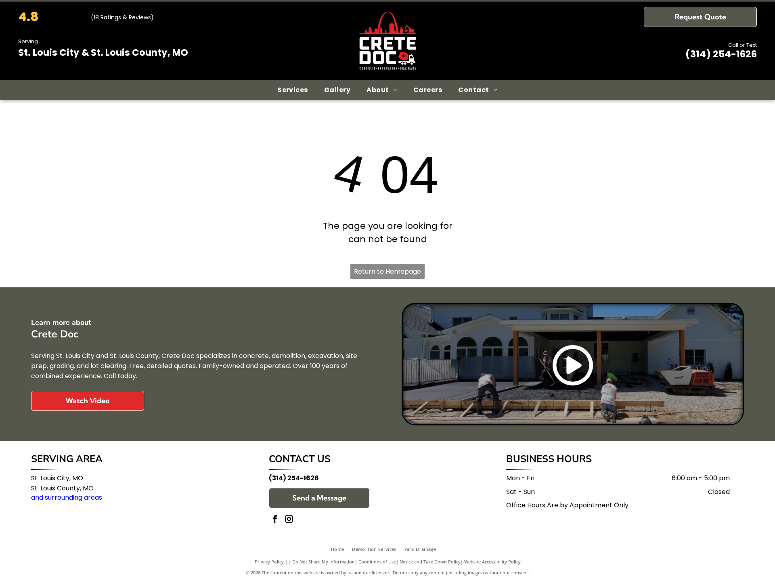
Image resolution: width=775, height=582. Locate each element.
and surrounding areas (66, 497)
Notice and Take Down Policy (430, 562)
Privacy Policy (269, 562)
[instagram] (289, 520)
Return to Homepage (387, 271)
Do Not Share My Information (323, 562)
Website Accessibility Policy (492, 562)
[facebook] (275, 520)
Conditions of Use (377, 562)
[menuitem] (293, 90)
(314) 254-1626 (721, 54)
